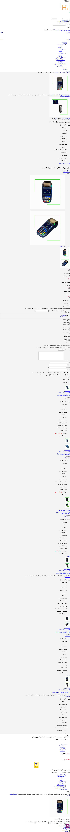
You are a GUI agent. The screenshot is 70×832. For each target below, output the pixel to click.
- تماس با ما (62, 749)
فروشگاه (68, 71)
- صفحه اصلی (61, 745)
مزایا (69, 362)
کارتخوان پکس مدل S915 (63, 573)
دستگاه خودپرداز (61, 57)
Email (68, 369)
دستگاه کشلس (61, 53)
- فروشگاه (62, 747)
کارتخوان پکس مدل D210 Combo (61, 692)
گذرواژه (68, 24)
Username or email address (64, 23)
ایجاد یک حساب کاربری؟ (62, 21)
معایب (68, 364)
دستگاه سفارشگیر (60, 60)
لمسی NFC (59, 66)
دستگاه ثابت (56, 72)
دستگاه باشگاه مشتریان (59, 64)
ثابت (61, 48)
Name (68, 367)
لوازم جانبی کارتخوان (60, 787)
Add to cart (67, 312)
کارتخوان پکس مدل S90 (63, 454)
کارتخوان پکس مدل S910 (63, 513)
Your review (67, 359)
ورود (68, 27)
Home (68, 72)
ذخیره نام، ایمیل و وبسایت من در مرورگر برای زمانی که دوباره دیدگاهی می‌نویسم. (49, 372)
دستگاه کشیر (62, 49)
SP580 (60, 51)
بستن (69, 792)
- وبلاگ (63, 748)
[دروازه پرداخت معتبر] (36, 767)
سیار (61, 45)
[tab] (34, 315)
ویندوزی (60, 61)
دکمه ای (60, 65)
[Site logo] (65, 12)
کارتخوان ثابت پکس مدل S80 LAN (60, 94)
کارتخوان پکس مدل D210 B (62, 632)
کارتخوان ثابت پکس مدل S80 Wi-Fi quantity (58, 310)
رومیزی (60, 54)
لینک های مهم (64, 744)
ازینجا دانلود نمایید (14, 794)
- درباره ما (62, 751)
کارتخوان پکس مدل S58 (63, 395)
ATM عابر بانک (58, 58)
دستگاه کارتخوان (61, 44)
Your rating (67, 349)
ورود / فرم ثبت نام (63, 789)
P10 (61, 52)
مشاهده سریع (67, 391)
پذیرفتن (68, 795)
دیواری (60, 56)
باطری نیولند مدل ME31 (62, 118)
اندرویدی (60, 47)
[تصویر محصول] (67, 448)
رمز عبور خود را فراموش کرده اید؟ (62, 30)
